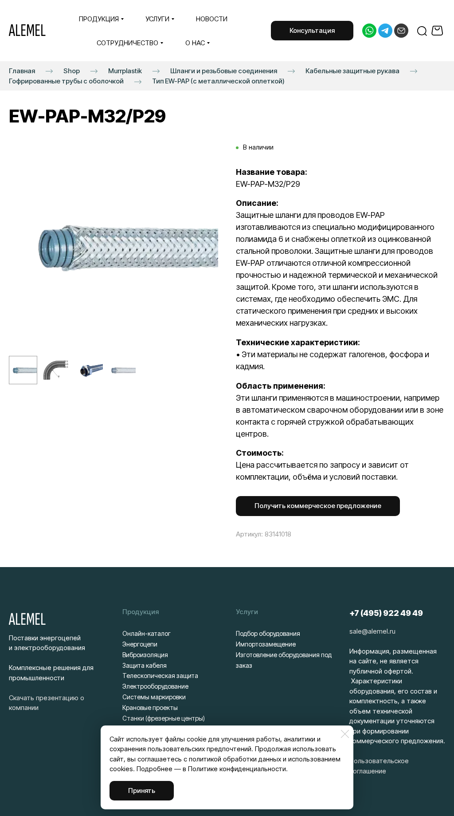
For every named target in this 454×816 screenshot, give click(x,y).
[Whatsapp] (369, 31)
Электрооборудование (155, 686)
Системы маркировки (154, 697)
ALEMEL (27, 30)
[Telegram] (385, 31)
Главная (22, 71)
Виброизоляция (145, 654)
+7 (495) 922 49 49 (386, 613)
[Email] (401, 31)
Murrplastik (125, 71)
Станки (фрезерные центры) (163, 718)
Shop (71, 71)
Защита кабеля (144, 665)
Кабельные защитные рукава (352, 71)
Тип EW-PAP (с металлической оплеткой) (218, 81)
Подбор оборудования (268, 633)
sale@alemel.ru (372, 631)
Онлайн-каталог (146, 633)
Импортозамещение (266, 644)
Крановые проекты (150, 707)
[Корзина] (438, 30)
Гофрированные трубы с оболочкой (66, 81)
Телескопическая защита (160, 675)
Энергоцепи (139, 644)
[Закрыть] (345, 734)
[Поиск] (422, 30)
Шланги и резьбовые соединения (223, 71)
